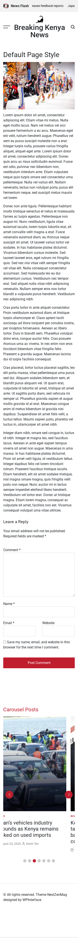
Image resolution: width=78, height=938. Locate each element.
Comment (12, 550)
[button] (24, 860)
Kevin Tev (41, 850)
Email (8, 623)
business (8, 816)
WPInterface (32, 900)
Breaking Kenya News (39, 31)
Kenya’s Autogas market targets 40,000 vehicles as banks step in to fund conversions (33, 832)
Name (9, 604)
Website (48, 623)
